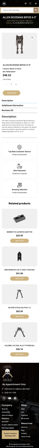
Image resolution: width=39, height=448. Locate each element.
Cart (22, 412)
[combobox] (17, 10)
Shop (23, 409)
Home (9, 21)
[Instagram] (4, 398)
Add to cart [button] (19, 241)
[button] (35, 3)
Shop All (4, 409)
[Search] (36, 10)
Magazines (5, 418)
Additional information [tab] (12, 105)
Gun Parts (5, 421)
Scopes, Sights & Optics (10, 425)
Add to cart (11, 93)
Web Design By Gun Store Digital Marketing (19, 446)
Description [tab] (7, 100)
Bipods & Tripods (15, 69)
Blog (22, 430)
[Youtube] (9, 398)
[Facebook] (15, 398)
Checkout (24, 415)
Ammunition (6, 412)
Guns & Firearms (7, 415)
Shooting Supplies (18, 21)
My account (25, 418)
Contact (24, 433)
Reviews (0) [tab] (7, 110)
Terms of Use (25, 437)
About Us (24, 427)
